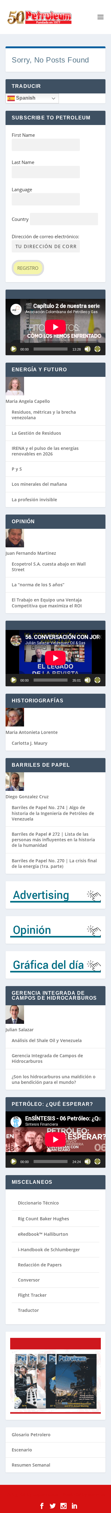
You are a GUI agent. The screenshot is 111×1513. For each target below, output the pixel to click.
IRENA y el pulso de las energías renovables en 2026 (45, 451)
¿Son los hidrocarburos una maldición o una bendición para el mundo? (54, 1079)
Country (20, 219)
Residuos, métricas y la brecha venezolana (44, 414)
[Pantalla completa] (97, 349)
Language (22, 189)
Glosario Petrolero (31, 1435)
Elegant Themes (45, 1495)
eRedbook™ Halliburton (43, 1234)
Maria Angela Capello (28, 401)
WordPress (96, 1495)
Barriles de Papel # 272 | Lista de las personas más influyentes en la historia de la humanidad (53, 839)
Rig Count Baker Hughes (43, 1219)
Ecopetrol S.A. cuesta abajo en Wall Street (49, 566)
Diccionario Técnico (38, 1203)
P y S (17, 469)
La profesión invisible (34, 499)
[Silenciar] (87, 349)
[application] (55, 327)
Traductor (28, 1310)
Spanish (25, 98)
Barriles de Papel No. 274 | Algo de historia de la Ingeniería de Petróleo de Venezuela (53, 812)
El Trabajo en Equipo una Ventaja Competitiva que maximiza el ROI (47, 602)
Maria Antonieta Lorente (32, 732)
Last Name (23, 162)
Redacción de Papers (40, 1265)
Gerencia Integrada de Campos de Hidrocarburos (47, 1058)
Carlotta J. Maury (29, 743)
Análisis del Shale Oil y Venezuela (47, 1040)
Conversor (29, 1280)
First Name (23, 135)
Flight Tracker (32, 1295)
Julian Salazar (20, 1029)
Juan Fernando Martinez (31, 553)
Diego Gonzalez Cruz (27, 797)
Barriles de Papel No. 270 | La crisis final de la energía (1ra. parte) (54, 863)
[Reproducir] (13, 349)
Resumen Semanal (31, 1465)
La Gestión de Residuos (36, 433)
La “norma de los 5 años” (38, 585)
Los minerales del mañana (39, 484)
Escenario (22, 1450)
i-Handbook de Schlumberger (49, 1249)
